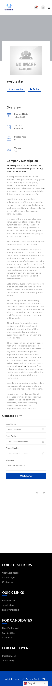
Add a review (17, 89)
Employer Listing (10, 609)
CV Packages (8, 577)
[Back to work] (14, 7)
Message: (10, 460)
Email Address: (12, 436)
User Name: (11, 424)
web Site (40, 188)
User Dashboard (10, 572)
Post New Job (9, 600)
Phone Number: (13, 448)
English (31, 683)
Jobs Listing (8, 605)
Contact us (7, 582)
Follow (36, 89)
